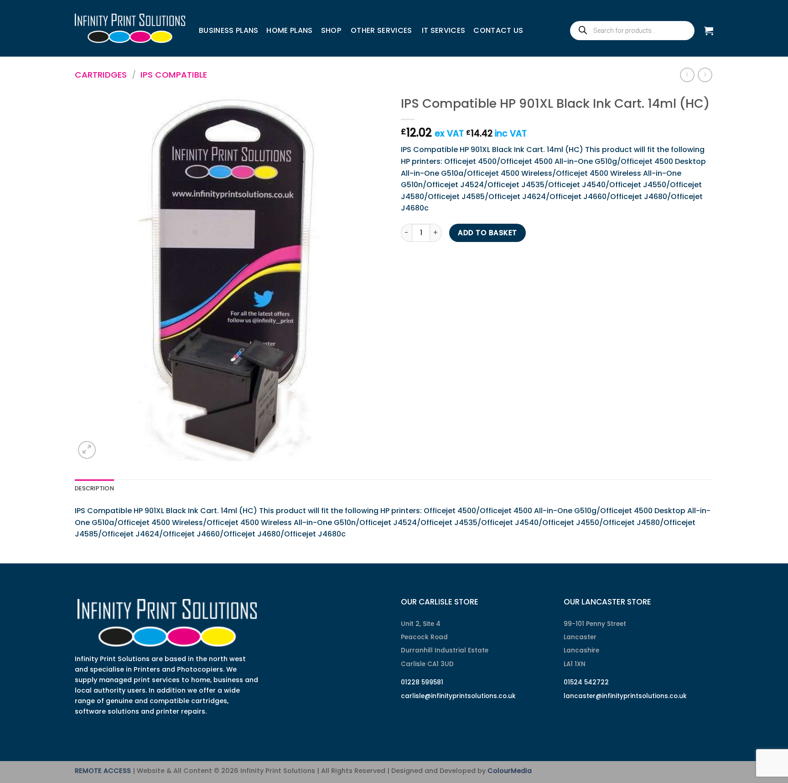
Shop (331, 30)
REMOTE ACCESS (103, 770)
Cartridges (101, 74)
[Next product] (687, 75)
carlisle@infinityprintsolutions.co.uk (458, 696)
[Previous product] (705, 75)
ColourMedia (509, 770)
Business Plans (228, 30)
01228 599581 (422, 682)
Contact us (498, 30)
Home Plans (289, 30)
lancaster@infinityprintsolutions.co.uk (625, 696)
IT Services (444, 30)
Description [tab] (94, 488)
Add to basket (487, 232)
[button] (708, 31)
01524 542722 (586, 682)
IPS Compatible (173, 74)
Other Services (381, 30)
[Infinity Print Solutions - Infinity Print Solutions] (130, 28)
